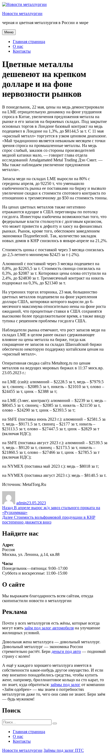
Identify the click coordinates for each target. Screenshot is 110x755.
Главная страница (29, 41)
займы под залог (65, 684)
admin (21, 503)
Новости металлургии (22, 13)
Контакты (22, 51)
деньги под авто (66, 651)
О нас (18, 46)
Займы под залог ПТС (64, 750)
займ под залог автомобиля (49, 628)
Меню (9, 32)
